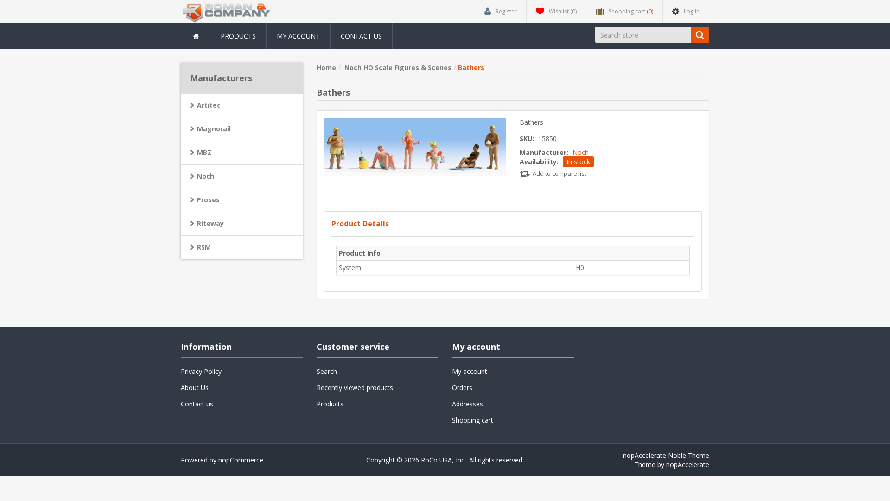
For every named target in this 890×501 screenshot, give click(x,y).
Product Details (360, 223)
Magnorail (214, 128)
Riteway (210, 223)
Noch (580, 152)
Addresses (467, 403)
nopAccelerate (687, 464)
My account (298, 36)
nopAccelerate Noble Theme (666, 455)
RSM (204, 247)
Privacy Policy (201, 371)
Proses (208, 199)
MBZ (204, 152)
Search (327, 371)
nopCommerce (240, 460)
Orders (462, 387)
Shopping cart (472, 420)
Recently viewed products (355, 387)
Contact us (361, 36)
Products (238, 36)
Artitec (209, 105)
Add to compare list (559, 173)
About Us (195, 387)
